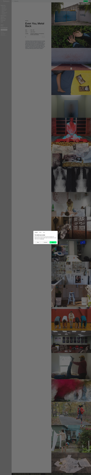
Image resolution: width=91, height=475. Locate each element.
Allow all (53, 242)
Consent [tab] (36, 232)
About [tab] (44, 232)
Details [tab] (40, 232)
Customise (45, 242)
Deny (38, 242)
